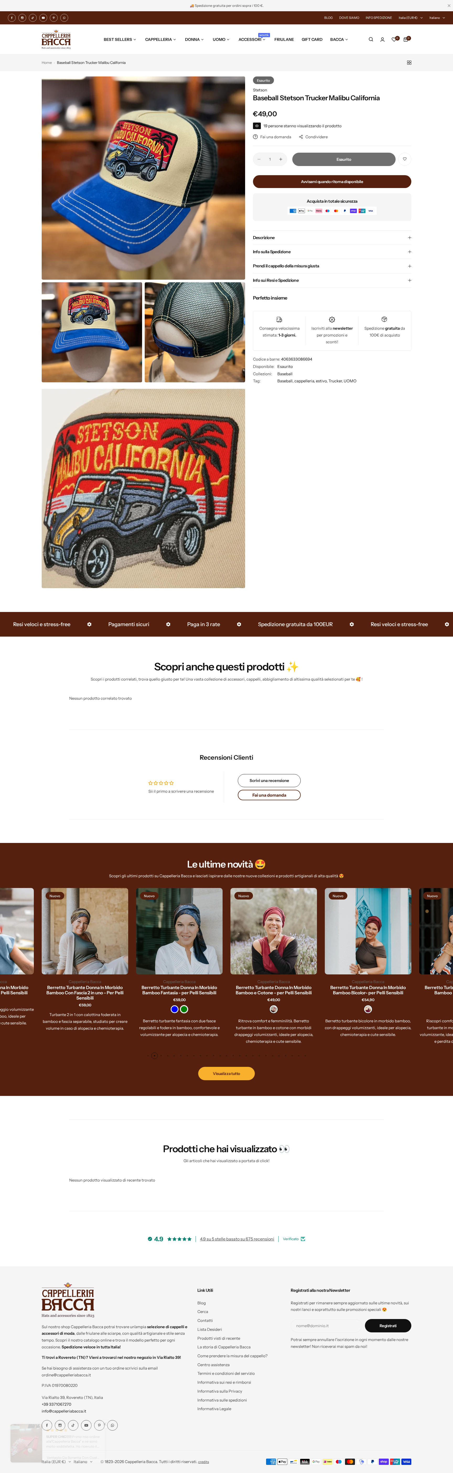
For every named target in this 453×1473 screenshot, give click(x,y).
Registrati (388, 1325)
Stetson (260, 89)
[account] (382, 39)
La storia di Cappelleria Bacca (224, 1346)
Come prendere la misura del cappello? (232, 1355)
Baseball (285, 373)
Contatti (205, 1320)
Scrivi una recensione (269, 780)
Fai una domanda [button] (269, 795)
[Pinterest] (54, 18)
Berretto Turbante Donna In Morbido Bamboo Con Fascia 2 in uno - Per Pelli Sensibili (84, 993)
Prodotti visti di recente (218, 1338)
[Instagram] (22, 18)
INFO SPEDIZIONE (379, 18)
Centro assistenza (213, 1364)
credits (203, 1462)
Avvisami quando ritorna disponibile (332, 181)
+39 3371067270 (56, 1404)
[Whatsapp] (64, 18)
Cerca (202, 1311)
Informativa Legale (214, 1408)
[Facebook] (12, 18)
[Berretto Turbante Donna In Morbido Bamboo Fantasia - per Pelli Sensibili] (179, 931)
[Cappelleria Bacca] (56, 39)
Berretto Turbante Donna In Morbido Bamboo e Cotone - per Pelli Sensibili (274, 990)
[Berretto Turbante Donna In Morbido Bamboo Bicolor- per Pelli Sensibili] (368, 931)
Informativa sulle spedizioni (222, 1400)
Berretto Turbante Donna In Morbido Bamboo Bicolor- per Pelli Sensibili (368, 990)
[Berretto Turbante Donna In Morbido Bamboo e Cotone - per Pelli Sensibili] (273, 931)
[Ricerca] (371, 39)
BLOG (328, 18)
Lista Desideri (209, 1329)
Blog (201, 1302)
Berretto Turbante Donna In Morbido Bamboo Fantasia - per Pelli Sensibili (179, 990)
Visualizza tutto (226, 1073)
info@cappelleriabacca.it (64, 1411)
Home (47, 62)
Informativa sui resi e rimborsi (224, 1382)
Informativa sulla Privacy (219, 1391)
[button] (148, 1055)
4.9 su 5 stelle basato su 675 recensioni (237, 1239)
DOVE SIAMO (349, 18)
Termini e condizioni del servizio (226, 1373)
